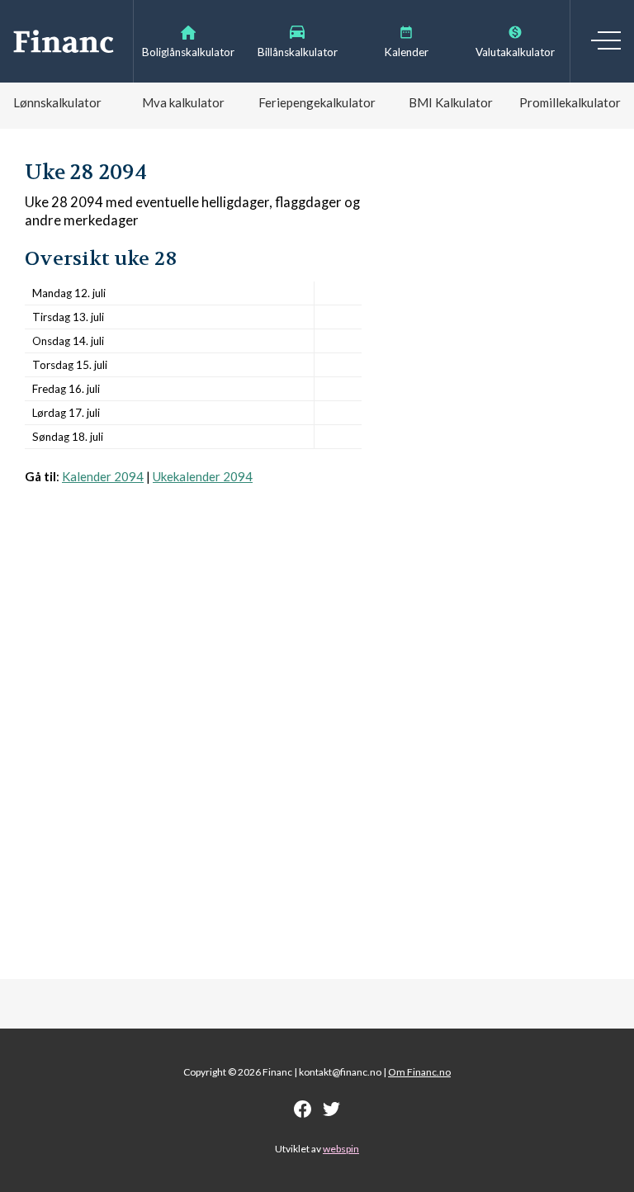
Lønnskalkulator (57, 102)
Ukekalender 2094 (203, 476)
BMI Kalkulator (451, 102)
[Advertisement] (193, 674)
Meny (606, 40)
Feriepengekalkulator (317, 102)
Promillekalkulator (570, 102)
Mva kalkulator (183, 102)
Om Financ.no (419, 1072)
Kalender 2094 (103, 476)
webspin (341, 1148)
